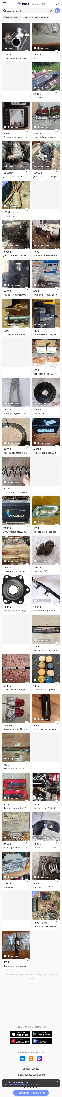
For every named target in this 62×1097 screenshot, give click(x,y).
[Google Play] (42, 1034)
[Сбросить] (51, 10)
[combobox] (28, 10)
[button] (26, 52)
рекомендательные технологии (23, 1084)
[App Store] (20, 1034)
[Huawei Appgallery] (20, 1041)
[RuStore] (42, 1041)
